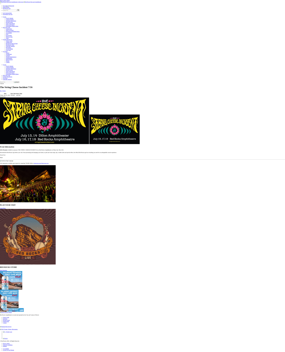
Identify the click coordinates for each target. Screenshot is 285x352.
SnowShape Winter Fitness (12, 74)
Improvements (9, 59)
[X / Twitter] (7, 331)
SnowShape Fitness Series (12, 26)
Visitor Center (9, 41)
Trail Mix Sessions (10, 46)
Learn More (3, 208)
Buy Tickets (3, 91)
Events (4, 16)
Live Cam (8, 50)
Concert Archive (10, 19)
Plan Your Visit (6, 27)
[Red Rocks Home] (142, 2)
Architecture (9, 54)
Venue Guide (6, 317)
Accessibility (9, 33)
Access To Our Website (8, 350)
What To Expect (10, 30)
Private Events (9, 22)
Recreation (8, 47)
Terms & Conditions (7, 345)
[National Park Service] (5, 326)
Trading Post (9, 42)
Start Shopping (3, 270)
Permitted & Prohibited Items (13, 31)
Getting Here (9, 29)
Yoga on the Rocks (10, 23)
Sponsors (5, 318)
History (7, 53)
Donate (7, 61)
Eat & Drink (9, 35)
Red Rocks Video (10, 45)
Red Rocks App (6, 8)
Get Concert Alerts (7, 13)
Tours (7, 38)
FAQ (7, 34)
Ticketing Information (11, 21)
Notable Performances (11, 57)
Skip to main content (5, 0)
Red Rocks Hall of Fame (12, 43)
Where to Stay (9, 37)
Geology (8, 55)
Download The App (7, 14)
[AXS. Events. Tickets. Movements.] (9, 329)
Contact (8, 62)
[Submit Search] (18, 10)
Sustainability (9, 58)
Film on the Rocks (10, 25)
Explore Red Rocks (7, 39)
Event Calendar (9, 18)
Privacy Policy (6, 343)
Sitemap (5, 346)
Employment (6, 321)
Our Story (5, 51)
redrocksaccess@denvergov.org (41, 163)
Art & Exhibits (9, 49)
